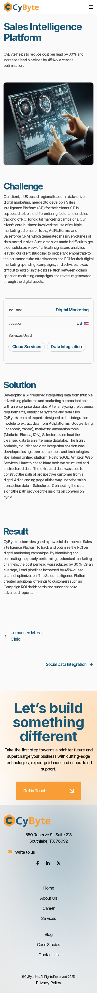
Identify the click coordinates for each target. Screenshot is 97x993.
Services (48, 918)
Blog (48, 934)
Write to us (25, 852)
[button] (89, 7)
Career (48, 908)
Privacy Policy (48, 982)
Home (48, 888)
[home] (21, 7)
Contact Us (48, 954)
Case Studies (48, 944)
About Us (48, 898)
